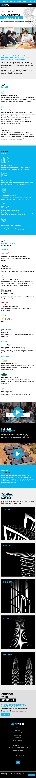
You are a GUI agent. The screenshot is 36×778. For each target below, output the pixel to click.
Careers (18, 737)
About (18, 727)
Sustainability (11, 12)
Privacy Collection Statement (18, 748)
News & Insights (18, 740)
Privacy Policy (4, 776)
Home (2, 12)
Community (18, 735)
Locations (18, 730)
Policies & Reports (18, 755)
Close (32, 774)
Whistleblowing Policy (18, 753)
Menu (32, 5)
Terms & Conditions (18, 750)
